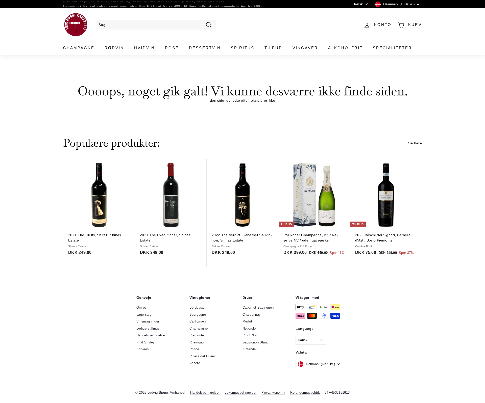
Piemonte (196, 335)
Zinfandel (250, 349)
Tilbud (273, 48)
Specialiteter (392, 48)
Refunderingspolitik (305, 392)
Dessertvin (205, 48)
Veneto (194, 363)
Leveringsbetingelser (240, 392)
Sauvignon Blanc (256, 342)
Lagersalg (143, 314)
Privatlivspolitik (273, 392)
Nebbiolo (249, 328)
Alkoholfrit (345, 48)
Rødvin (114, 48)
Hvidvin (144, 48)
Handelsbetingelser (151, 335)
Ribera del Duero (202, 356)
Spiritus (242, 48)
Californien (197, 321)
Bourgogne (197, 314)
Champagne (78, 48)
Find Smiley (145, 342)
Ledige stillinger (148, 328)
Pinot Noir (250, 335)
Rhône (194, 349)
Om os (141, 307)
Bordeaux (196, 307)
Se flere (415, 143)
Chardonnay (252, 314)
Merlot (247, 321)
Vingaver (305, 48)
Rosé (172, 48)
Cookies (142, 349)
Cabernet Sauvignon (258, 307)
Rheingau (196, 342)
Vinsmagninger (147, 321)
